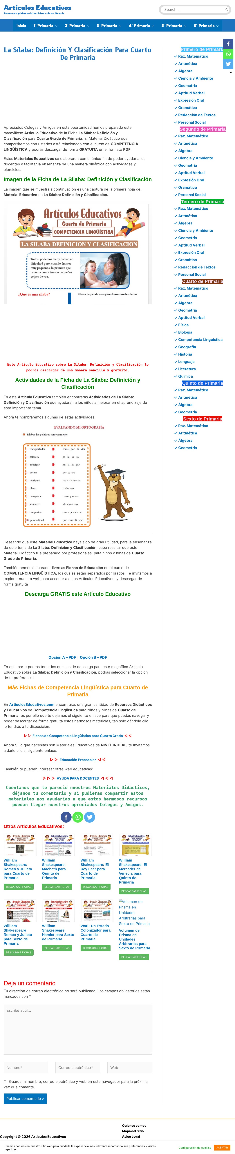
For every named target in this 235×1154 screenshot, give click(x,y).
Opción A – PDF (62, 657)
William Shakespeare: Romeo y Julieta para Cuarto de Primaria (18, 869)
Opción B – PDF (93, 657)
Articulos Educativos (37, 7)
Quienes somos (134, 1125)
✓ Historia (183, 354)
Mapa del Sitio (133, 1131)
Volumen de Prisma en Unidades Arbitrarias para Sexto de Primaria (134, 939)
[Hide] (230, 72)
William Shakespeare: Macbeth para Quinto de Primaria (54, 869)
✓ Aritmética (185, 63)
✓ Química (183, 376)
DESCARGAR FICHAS (18, 886)
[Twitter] (89, 817)
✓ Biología (183, 332)
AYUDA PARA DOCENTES (78, 778)
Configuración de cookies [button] (195, 1147)
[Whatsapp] (77, 817)
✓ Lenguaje (184, 361)
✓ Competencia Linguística (198, 339)
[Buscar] (226, 9)
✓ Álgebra (183, 71)
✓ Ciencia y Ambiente (193, 78)
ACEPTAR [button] (222, 1147)
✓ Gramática (185, 107)
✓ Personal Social (190, 122)
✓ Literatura (185, 369)
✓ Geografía (185, 347)
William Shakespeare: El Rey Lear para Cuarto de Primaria (95, 869)
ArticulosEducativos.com (31, 704)
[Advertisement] (78, 96)
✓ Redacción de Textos (195, 115)
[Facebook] (66, 817)
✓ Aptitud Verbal (189, 93)
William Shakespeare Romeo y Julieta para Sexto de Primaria (18, 934)
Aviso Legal (131, 1136)
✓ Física (181, 325)
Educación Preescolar (78, 760)
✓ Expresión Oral (189, 100)
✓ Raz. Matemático (191, 56)
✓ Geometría (185, 85)
